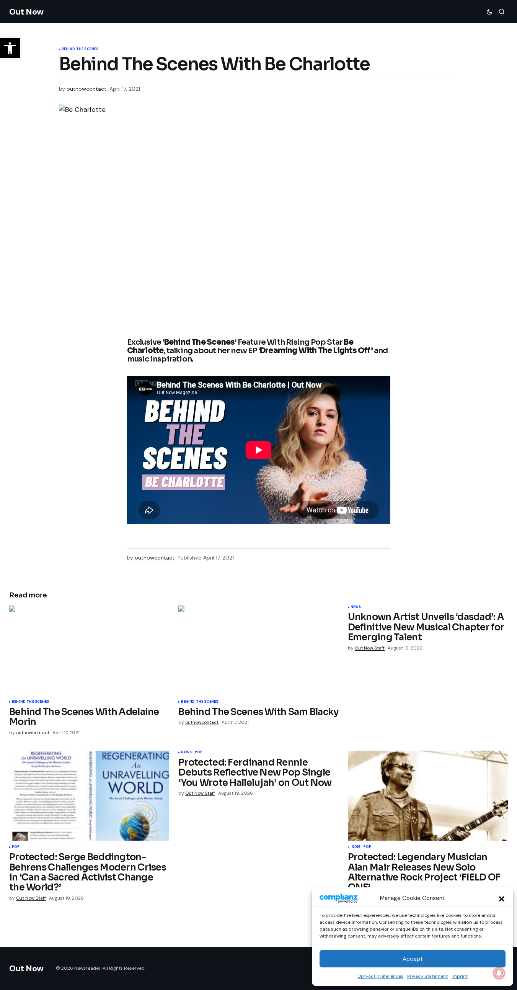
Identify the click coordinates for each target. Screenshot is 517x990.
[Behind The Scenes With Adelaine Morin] (89, 650)
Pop (16, 847)
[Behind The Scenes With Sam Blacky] (258, 650)
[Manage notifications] (499, 973)
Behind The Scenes (80, 49)
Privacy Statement (427, 976)
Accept (413, 959)
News (356, 607)
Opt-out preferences (380, 976)
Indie (355, 847)
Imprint (460, 976)
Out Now (26, 11)
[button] (502, 898)
